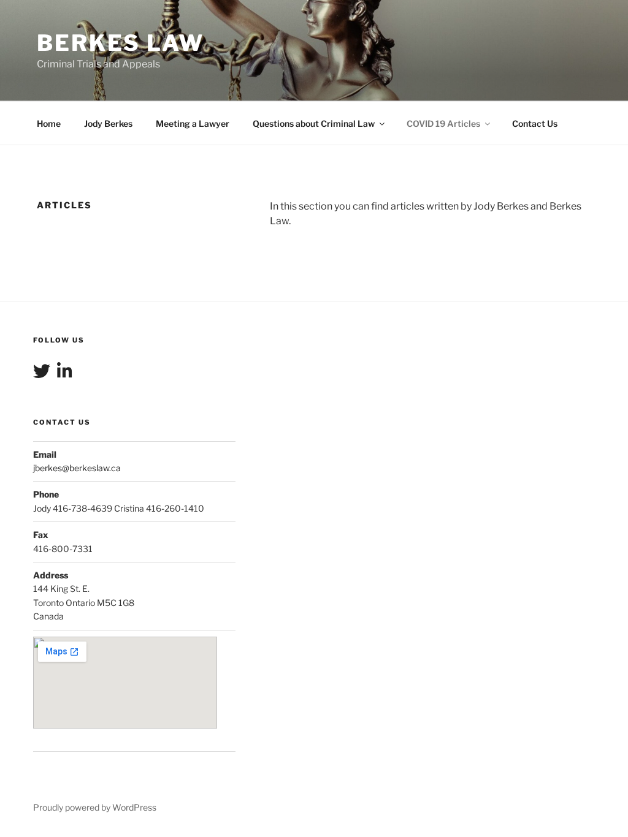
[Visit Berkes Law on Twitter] (41, 374)
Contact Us (534, 123)
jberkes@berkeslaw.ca (77, 468)
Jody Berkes (108, 123)
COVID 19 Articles (443, 123)
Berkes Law (120, 42)
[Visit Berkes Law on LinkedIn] (64, 374)
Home (49, 123)
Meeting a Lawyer (192, 123)
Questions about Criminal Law (314, 123)
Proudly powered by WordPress (94, 807)
